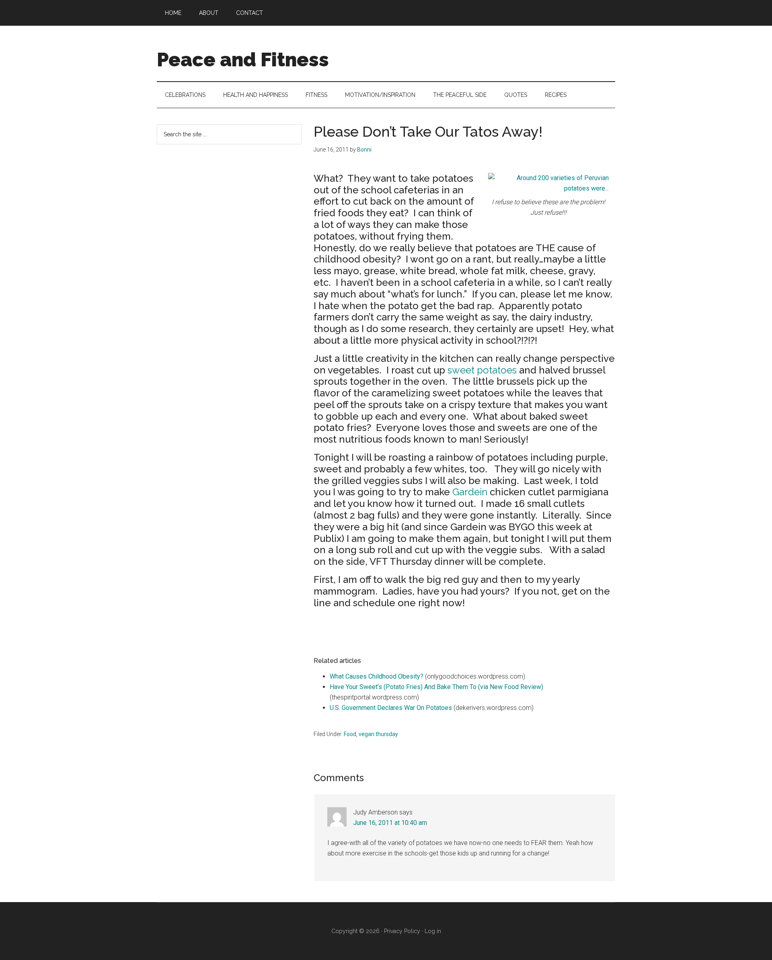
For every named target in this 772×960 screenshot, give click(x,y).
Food (350, 734)
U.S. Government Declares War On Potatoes (391, 708)
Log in (433, 931)
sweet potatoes (482, 370)
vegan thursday (378, 734)
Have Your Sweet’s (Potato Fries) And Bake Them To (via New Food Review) (436, 687)
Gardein (469, 492)
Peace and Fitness (243, 59)
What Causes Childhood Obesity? (376, 676)
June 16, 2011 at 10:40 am (390, 823)
